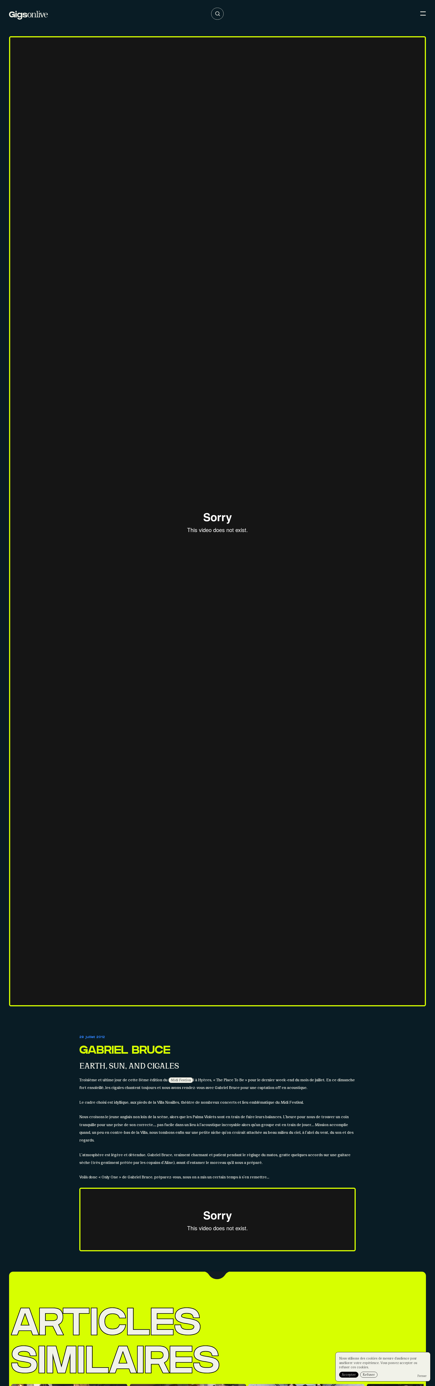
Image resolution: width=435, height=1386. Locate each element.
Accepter (349, 1374)
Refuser (369, 1374)
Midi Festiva (181, 1079)
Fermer (422, 1376)
